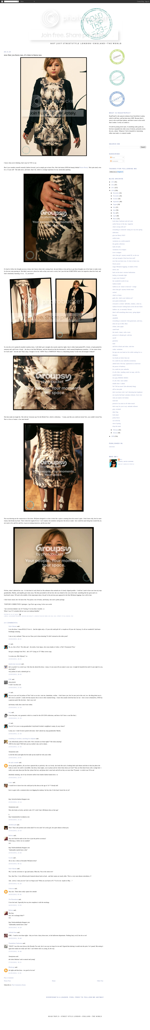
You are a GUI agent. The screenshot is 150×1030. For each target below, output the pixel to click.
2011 (113, 187)
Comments (115, 161)
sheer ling (115, 412)
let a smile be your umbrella (121, 369)
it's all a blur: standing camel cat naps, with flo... (127, 372)
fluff (114, 343)
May (114, 213)
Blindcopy (11, 967)
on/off (114, 338)
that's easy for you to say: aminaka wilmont (125, 406)
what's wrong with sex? (119, 227)
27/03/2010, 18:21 (15, 962)
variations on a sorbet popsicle (121, 241)
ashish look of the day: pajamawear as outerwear (127, 363)
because (115, 315)
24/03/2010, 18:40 (15, 938)
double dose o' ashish (119, 383)
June (114, 210)
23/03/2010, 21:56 (15, 747)
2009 (113, 436)
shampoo (115, 355)
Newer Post (7, 981)
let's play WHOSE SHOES (120, 378)
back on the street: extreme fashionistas (124, 272)
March (115, 218)
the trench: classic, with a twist (121, 332)
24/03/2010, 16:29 (15, 927)
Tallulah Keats (13, 932)
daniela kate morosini (15, 664)
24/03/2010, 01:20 (15, 883)
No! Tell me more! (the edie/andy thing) (124, 386)
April (114, 216)
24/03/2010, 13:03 (15, 905)
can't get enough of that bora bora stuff (124, 258)
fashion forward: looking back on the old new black (127, 306)
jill (9, 644)
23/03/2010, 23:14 (15, 802)
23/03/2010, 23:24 (15, 820)
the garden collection (119, 244)
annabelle (115, 318)
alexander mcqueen (15, 616)
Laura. (10, 782)
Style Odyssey (13, 626)
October (115, 199)
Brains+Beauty (84, 167)
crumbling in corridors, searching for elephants (22, 738)
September (116, 201)
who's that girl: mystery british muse (123, 289)
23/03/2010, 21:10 (15, 707)
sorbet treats (116, 238)
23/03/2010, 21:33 (15, 718)
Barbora (11, 835)
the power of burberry (119, 366)
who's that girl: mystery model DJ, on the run (126, 255)
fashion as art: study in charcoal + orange (124, 286)
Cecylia (11, 858)
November (116, 196)
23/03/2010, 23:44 (15, 853)
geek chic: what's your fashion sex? (123, 298)
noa (55, 616)
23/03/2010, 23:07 (15, 777)
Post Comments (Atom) (19, 985)
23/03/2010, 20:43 (15, 674)
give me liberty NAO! (119, 235)
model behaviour (117, 375)
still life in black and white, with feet (123, 346)
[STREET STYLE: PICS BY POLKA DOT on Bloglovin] (116, 172)
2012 (113, 185)
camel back (116, 329)
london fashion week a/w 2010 (43, 616)
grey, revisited (117, 409)
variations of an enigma (119, 249)
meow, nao (116, 269)
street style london (63, 616)
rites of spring (117, 423)
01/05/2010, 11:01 (15, 973)
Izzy (10, 712)
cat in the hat (116, 420)
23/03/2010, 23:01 (15, 757)
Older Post (100, 981)
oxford (114, 292)
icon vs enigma (117, 252)
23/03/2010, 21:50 (15, 734)
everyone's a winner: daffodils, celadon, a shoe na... (127, 304)
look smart (116, 415)
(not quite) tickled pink (119, 301)
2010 (113, 190)
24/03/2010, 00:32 (15, 863)
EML (10, 679)
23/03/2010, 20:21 (15, 639)
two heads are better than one (121, 358)
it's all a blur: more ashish (120, 381)
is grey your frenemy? (119, 278)
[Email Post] (19, 614)
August (115, 204)
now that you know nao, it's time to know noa (23, 55)
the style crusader (14, 762)
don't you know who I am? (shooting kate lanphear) (127, 392)
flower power (116, 264)
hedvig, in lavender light (120, 275)
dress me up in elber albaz (120, 324)
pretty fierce (116, 418)
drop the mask (117, 426)
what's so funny (117, 295)
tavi (72, 616)
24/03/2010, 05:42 (15, 894)
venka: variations (117, 349)
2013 (113, 182)
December (116, 193)
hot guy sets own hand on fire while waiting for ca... (128, 352)
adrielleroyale (12, 825)
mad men (115, 400)
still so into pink (117, 389)
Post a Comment (8, 978)
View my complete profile (126, 464)
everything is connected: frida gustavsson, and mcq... (128, 321)
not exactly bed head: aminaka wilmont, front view (127, 395)
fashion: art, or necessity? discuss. (122, 309)
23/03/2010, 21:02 (15, 687)
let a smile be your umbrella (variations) (124, 361)
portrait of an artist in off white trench (124, 403)
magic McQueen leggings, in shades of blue (125, 267)
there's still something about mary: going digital (126, 312)
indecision (115, 232)
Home (54, 981)
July (114, 207)
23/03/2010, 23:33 (15, 830)
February (116, 430)
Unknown (11, 888)
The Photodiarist (13, 899)
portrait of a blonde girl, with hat (122, 335)
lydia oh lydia (117, 247)
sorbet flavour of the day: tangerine (123, 224)
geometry (115, 341)
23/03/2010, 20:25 (15, 659)
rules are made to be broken (121, 398)
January (115, 433)
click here (112, 446)
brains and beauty (27, 616)
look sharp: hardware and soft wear (123, 221)
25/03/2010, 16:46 (15, 951)
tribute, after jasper (118, 326)
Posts (113, 157)
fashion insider (117, 284)
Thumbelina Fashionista (15, 943)
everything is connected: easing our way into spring (127, 229)
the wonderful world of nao (120, 281)
